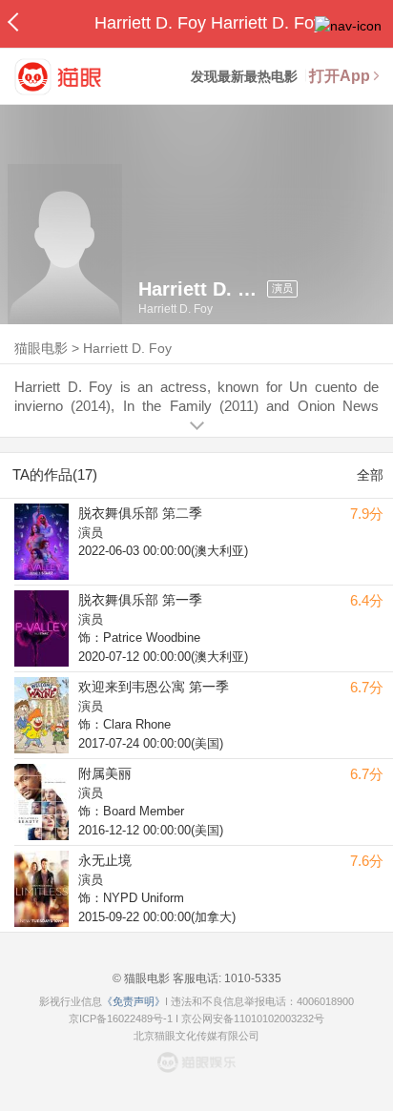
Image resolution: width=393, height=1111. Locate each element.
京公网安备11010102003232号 (252, 1018)
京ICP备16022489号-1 (121, 1018)
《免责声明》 (133, 1001)
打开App (339, 76)
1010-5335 (251, 978)
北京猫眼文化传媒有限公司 (196, 1035)
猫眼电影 (41, 348)
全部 (370, 475)
